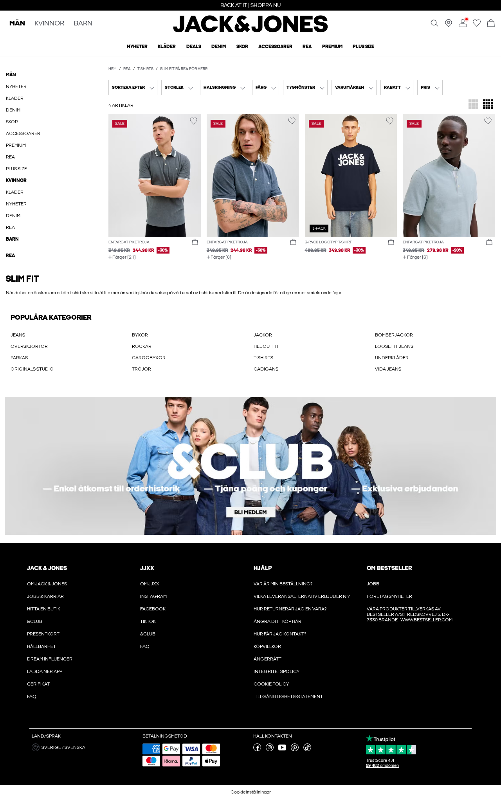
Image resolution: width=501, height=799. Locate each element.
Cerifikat (38, 684)
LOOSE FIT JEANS (394, 346)
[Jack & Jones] (250, 30)
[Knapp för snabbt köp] (195, 242)
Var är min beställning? (283, 584)
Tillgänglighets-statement (288, 696)
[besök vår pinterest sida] (295, 749)
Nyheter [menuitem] (137, 46)
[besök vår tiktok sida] (307, 749)
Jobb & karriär (45, 596)
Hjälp (263, 568)
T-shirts (145, 69)
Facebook (153, 609)
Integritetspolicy (276, 671)
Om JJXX (149, 584)
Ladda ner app (44, 671)
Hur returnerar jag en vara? (290, 609)
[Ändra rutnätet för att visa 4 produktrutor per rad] (488, 105)
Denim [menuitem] (218, 46)
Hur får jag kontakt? (280, 634)
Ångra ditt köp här (277, 621)
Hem (112, 69)
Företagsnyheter (389, 596)
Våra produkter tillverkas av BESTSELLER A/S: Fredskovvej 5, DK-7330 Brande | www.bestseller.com (409, 614)
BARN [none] (83, 23)
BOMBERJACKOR (394, 335)
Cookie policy (271, 684)
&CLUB (34, 621)
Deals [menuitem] (193, 46)
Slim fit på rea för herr (183, 69)
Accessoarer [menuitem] (275, 46)
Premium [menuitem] (332, 46)
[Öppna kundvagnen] (491, 23)
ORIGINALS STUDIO (32, 369)
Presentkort (43, 634)
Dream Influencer (49, 659)
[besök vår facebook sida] (257, 749)
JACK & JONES (47, 568)
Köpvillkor (267, 646)
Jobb (373, 584)
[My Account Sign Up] (250, 466)
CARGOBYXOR (149, 357)
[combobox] (132, 87)
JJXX (147, 568)
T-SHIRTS (263, 357)
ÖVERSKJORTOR (29, 346)
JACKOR (263, 335)
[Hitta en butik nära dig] (448, 25)
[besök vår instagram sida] (270, 749)
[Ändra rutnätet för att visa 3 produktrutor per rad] (473, 105)
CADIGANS (266, 369)
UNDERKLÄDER (392, 357)
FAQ (31, 696)
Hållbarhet (41, 646)
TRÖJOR (141, 369)
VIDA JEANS (388, 369)
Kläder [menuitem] (167, 46)
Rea (127, 69)
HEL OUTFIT (266, 346)
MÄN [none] (17, 23)
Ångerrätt (267, 659)
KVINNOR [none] (49, 23)
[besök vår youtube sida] (282, 749)
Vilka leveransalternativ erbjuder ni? (302, 596)
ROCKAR (141, 346)
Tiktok (148, 621)
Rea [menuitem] (307, 46)
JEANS (18, 335)
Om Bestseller (389, 568)
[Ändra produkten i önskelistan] (193, 121)
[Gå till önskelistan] (477, 25)
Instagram (153, 596)
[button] (154, 175)
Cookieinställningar (251, 792)
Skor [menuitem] (242, 46)
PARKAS (19, 357)
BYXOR (140, 335)
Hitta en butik (43, 609)
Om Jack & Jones (47, 584)
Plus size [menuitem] (363, 46)
